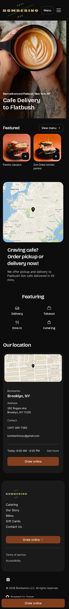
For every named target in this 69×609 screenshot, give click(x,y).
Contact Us (14, 526)
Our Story (12, 510)
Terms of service (16, 554)
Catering (12, 504)
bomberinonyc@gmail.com (23, 436)
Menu (47, 10)
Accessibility (13, 560)
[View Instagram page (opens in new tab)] (8, 579)
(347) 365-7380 (17, 428)
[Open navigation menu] (58, 10)
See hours (53, 450)
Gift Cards (13, 521)
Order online (33, 461)
